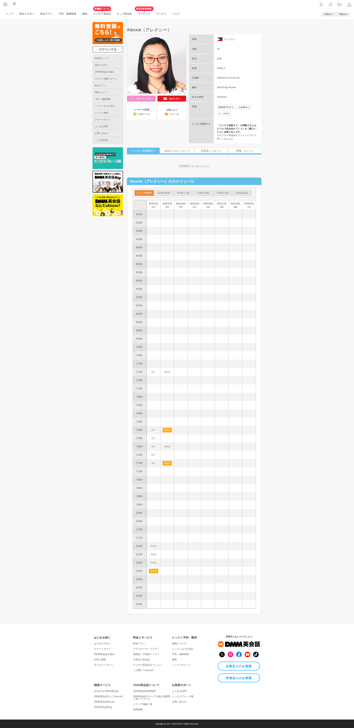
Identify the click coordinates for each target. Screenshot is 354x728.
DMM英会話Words (104, 701)
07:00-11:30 (183, 192)
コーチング (144, 12)
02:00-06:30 (164, 192)
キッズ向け (224, 113)
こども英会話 (101, 140)
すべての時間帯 (144, 192)
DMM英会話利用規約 (144, 691)
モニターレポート (103, 664)
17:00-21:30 (222, 192)
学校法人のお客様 (239, 678)
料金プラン (46, 13)
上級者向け (244, 107)
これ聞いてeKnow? (143, 670)
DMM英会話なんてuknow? (108, 696)
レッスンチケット (181, 664)
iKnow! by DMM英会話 (106, 691)
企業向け (328, 14)
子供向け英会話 (141, 659)
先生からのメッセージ (177, 150)
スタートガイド (102, 119)
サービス (161, 13)
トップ (9, 13)
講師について (101, 92)
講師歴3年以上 (226, 107)
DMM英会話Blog (103, 707)
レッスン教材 (101, 112)
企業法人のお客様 (239, 666)
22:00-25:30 (242, 192)
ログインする (108, 49)
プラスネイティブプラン (146, 648)
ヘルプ (176, 13)
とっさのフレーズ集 (183, 696)
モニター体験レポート (106, 78)
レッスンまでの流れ (105, 105)
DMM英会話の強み (104, 71)
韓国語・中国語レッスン (146, 654)
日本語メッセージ (211, 150)
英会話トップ (101, 58)
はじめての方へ (102, 643)
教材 (84, 13)
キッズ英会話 (124, 13)
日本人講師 (100, 659)
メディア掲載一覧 (142, 704)
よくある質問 (101, 126)
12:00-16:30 (203, 192)
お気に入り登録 (143, 98)
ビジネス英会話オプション (147, 664)
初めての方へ (101, 65)
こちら (229, 138)
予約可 (153, 571)
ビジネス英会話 (102, 12)
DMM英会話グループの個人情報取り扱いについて (151, 697)
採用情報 (138, 709)
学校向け (343, 14)
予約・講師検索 (68, 13)
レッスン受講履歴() (143, 150)
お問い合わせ (101, 133)
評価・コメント (245, 150)
